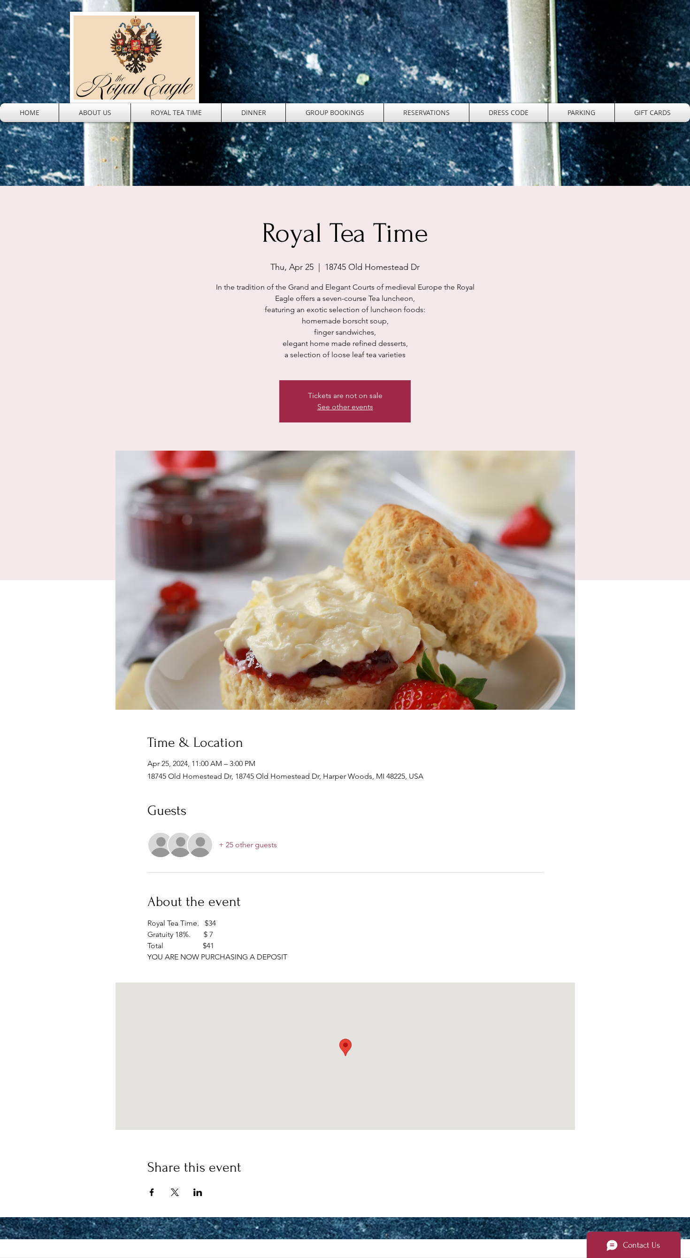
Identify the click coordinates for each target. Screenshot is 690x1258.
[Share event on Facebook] (151, 1192)
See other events (345, 406)
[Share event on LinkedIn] (197, 1192)
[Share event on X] (174, 1192)
